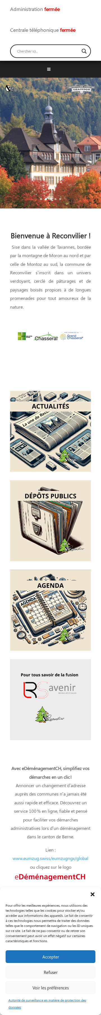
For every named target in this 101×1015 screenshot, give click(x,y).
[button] (92, 894)
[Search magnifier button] (84, 51)
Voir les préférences (51, 988)
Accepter (50, 957)
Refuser (51, 972)
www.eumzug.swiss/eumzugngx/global (50, 858)
